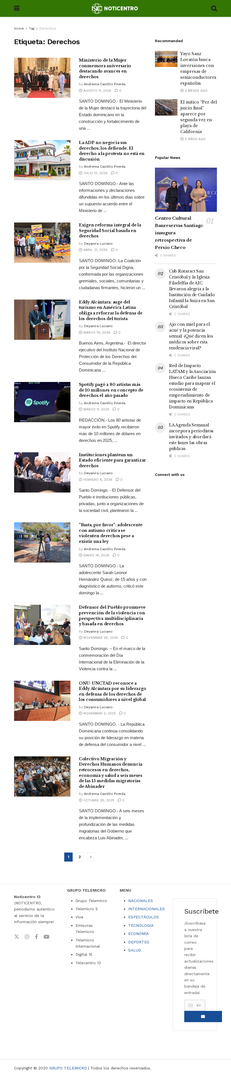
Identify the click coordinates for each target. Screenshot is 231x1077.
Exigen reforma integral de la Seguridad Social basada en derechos (110, 230)
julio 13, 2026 (95, 173)
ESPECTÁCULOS (143, 917)
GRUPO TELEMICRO (68, 1068)
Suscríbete (203, 1016)
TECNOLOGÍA (141, 925)
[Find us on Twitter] (16, 937)
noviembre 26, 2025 (100, 638)
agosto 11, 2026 (96, 91)
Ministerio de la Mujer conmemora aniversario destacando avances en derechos (105, 68)
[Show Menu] (16, 8)
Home (19, 28)
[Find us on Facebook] (36, 937)
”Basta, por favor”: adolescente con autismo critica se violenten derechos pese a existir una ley (110, 533)
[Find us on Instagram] (27, 937)
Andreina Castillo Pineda (104, 84)
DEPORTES (138, 942)
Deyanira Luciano (98, 244)
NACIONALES (140, 900)
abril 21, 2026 (95, 250)
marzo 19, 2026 (96, 332)
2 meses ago (196, 91)
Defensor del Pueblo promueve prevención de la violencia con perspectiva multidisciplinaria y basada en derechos (112, 615)
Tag (31, 28)
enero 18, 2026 (95, 555)
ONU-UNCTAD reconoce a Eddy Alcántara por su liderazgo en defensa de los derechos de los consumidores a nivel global (112, 691)
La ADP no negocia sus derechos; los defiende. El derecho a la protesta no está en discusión (112, 151)
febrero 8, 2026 (97, 480)
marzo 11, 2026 (95, 409)
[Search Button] (214, 8)
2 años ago (195, 139)
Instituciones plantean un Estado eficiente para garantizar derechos (112, 460)
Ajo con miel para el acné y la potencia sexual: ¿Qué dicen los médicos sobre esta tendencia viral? (191, 336)
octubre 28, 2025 (98, 800)
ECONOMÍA (138, 933)
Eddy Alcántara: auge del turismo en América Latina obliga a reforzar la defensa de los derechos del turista (110, 310)
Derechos (47, 28)
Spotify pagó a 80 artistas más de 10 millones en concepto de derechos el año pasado (111, 390)
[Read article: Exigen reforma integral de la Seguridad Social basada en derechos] (42, 242)
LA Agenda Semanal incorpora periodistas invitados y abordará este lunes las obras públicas (191, 436)
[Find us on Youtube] (46, 937)
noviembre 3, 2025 (99, 713)
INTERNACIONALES (146, 909)
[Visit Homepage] (115, 8)
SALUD (134, 950)
